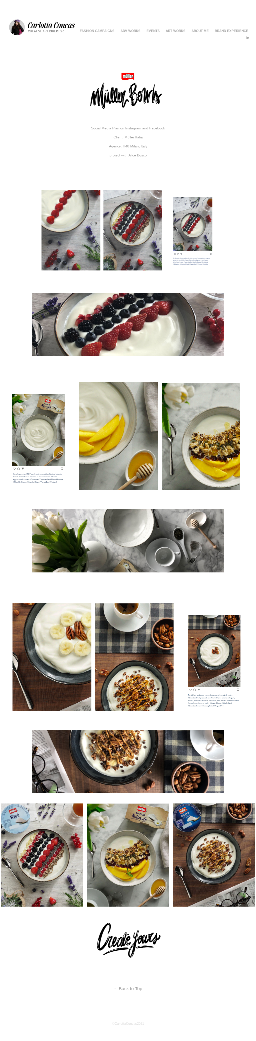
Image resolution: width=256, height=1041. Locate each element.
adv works (130, 31)
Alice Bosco (137, 155)
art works (176, 31)
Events (153, 31)
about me (200, 31)
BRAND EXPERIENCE (231, 31)
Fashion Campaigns (97, 31)
